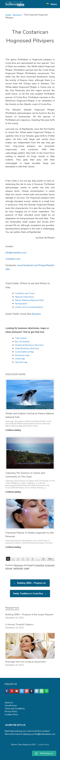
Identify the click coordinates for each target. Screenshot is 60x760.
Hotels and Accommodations (29, 307)
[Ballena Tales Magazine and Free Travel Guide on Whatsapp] (46, 691)
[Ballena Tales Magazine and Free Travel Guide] (15, 4)
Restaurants (21, 303)
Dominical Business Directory (29, 345)
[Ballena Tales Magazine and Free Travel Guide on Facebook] (7, 691)
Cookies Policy (11, 714)
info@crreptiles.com (15, 252)
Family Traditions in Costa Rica (30, 593)
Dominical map (22, 355)
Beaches (36, 314)
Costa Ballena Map (24, 351)
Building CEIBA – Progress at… (30, 583)
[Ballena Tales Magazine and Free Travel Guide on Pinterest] (26, 691)
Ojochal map (21, 362)
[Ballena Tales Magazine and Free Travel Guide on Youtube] (17, 691)
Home (8, 14)
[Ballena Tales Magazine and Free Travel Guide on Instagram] (12, 691)
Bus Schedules (22, 341)
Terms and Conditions (15, 708)
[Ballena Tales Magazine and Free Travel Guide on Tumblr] (31, 691)
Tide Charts (21, 338)
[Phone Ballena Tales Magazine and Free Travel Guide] (41, 691)
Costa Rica (39, 565)
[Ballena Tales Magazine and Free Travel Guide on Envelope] (36, 691)
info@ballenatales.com (44, 734)
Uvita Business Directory (27, 348)
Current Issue (11, 705)
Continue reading (13, 430)
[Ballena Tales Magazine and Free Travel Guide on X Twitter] (22, 691)
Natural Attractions (24, 296)
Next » (50, 559)
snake (26, 568)
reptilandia (18, 568)
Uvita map (20, 358)
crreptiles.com (12, 259)
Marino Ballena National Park (29, 300)
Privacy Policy (11, 711)
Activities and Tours (25, 293)
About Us (9, 702)
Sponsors (17, 14)
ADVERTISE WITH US (15, 725)
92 (43, 559)
